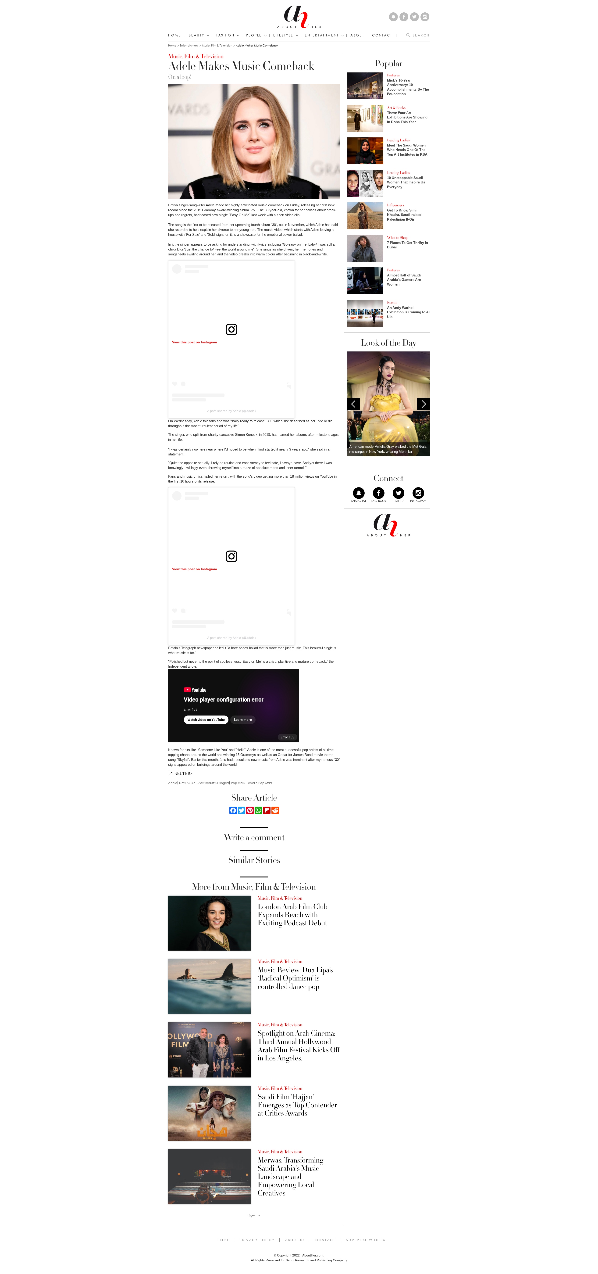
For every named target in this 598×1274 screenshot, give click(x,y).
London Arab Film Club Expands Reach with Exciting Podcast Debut (292, 915)
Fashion (225, 35)
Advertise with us (365, 1240)
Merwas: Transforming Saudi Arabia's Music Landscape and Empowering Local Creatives (290, 1176)
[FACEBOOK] (378, 493)
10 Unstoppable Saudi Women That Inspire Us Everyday (406, 182)
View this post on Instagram (194, 342)
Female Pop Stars (259, 782)
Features (393, 75)
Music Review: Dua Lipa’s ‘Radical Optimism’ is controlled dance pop (295, 978)
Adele (172, 782)
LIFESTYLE (283, 35)
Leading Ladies (398, 140)
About (357, 35)
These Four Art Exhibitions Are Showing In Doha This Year (407, 117)
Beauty (196, 35)
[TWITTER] (398, 493)
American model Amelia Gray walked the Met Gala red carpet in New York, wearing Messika (387, 449)
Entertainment (189, 45)
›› (259, 1215)
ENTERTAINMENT (322, 35)
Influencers (395, 205)
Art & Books (396, 107)
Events (392, 302)
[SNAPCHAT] (359, 493)
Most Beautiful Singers (213, 782)
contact (382, 35)
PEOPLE (254, 35)
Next (423, 404)
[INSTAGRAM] (418, 493)
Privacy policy (257, 1240)
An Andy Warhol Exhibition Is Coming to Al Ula (408, 312)
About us (295, 1240)
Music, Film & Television (217, 45)
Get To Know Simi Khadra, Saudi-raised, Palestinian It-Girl (404, 214)
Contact (325, 1240)
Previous (353, 404)
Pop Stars (238, 782)
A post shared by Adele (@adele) (231, 411)
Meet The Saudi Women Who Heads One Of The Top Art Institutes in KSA (407, 149)
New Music (187, 782)
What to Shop (397, 237)
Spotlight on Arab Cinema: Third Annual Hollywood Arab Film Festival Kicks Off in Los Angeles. (299, 1045)
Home (174, 35)
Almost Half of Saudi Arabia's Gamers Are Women (404, 279)
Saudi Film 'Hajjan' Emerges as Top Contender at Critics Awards (297, 1105)
